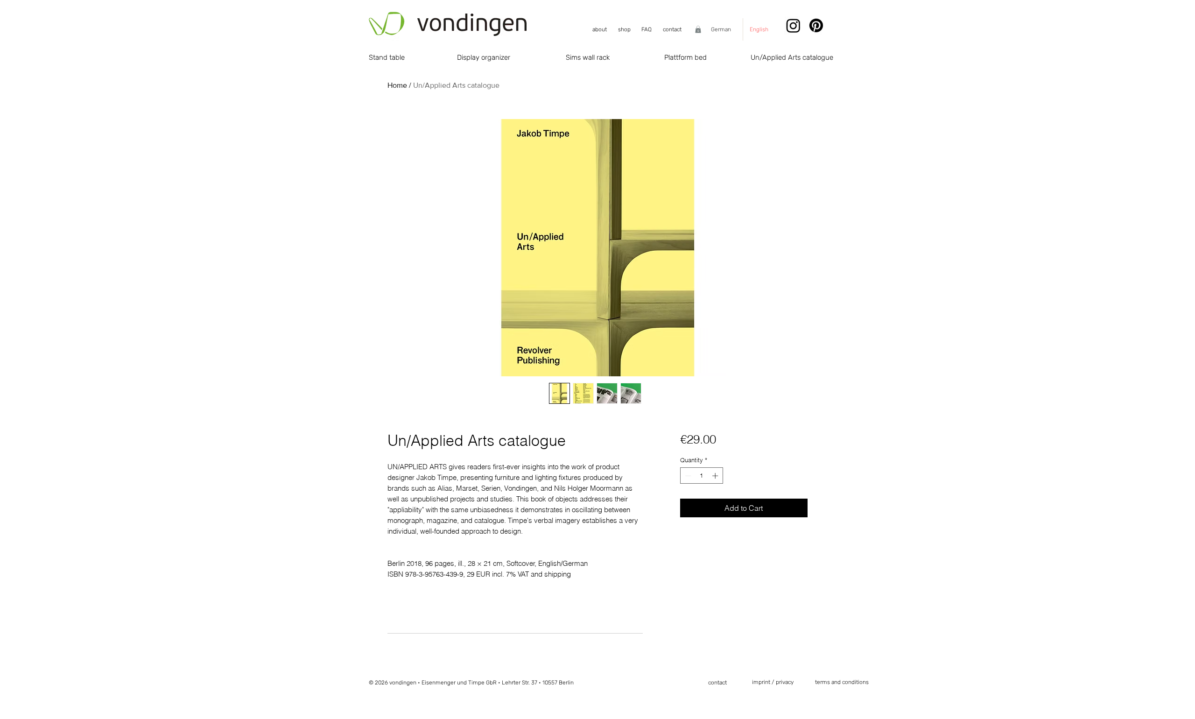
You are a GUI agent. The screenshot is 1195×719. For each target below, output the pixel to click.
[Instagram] (793, 25)
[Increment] (716, 476)
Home (397, 85)
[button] (698, 29)
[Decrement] (687, 476)
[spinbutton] (701, 476)
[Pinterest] (816, 25)
